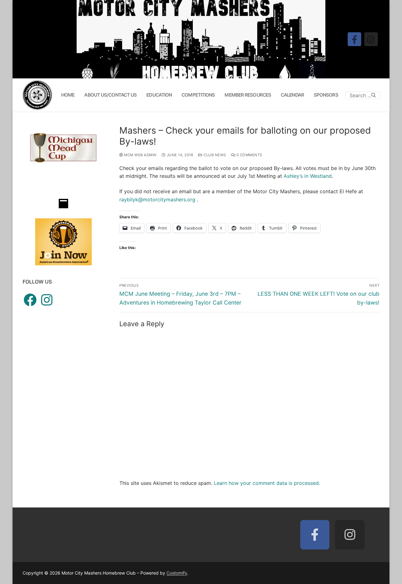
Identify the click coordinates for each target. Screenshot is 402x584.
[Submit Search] (373, 95)
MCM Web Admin (140, 155)
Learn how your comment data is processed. (267, 483)
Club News (214, 155)
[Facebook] (354, 39)
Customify (176, 573)
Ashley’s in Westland (308, 176)
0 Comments (248, 155)
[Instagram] (371, 39)
